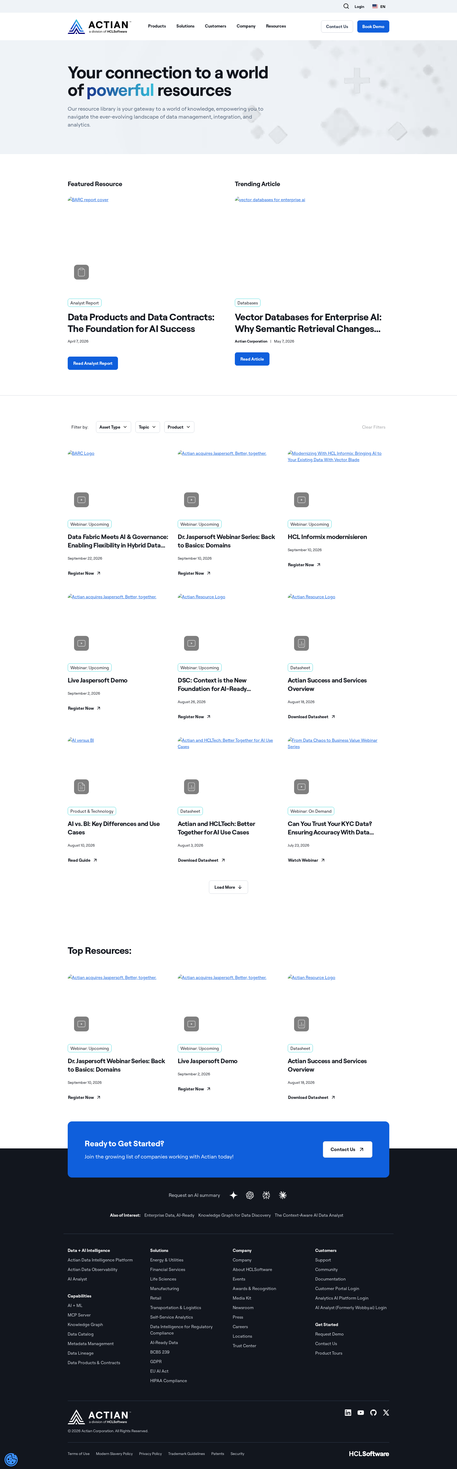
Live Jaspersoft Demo (97, 680)
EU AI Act (159, 1371)
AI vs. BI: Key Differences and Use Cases (114, 828)
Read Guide (79, 860)
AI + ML (75, 1305)
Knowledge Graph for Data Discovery (234, 1215)
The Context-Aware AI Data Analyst (309, 1215)
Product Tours (328, 1353)
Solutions (185, 26)
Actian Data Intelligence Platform (100, 1260)
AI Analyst (77, 1279)
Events (239, 1279)
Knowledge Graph (85, 1324)
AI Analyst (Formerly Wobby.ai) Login (351, 1307)
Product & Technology (91, 811)
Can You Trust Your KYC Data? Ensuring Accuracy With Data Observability (330, 828)
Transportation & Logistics (175, 1307)
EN (382, 6)
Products (157, 26)
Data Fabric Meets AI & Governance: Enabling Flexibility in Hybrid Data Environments (118, 541)
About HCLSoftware (252, 1269)
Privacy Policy (150, 1453)
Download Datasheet (308, 716)
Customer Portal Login (337, 1288)
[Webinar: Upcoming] (118, 482)
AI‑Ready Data (164, 1342)
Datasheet (300, 667)
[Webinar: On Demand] (338, 769)
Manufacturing (164, 1288)
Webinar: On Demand (311, 811)
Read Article (252, 359)
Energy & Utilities (166, 1260)
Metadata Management (91, 1343)
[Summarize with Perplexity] (266, 1195)
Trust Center (244, 1345)
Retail (155, 1298)
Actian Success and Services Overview (327, 684)
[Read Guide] (118, 769)
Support (323, 1260)
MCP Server (79, 1315)
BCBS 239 (160, 1352)
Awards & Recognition (254, 1288)
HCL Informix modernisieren (327, 537)
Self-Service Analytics (171, 1317)
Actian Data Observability (92, 1269)
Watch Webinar (303, 860)
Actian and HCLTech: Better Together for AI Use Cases (216, 828)
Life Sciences (163, 1279)
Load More (224, 887)
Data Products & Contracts (94, 1362)
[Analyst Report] (145, 241)
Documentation (330, 1279)
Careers (240, 1326)
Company (246, 26)
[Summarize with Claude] (282, 1195)
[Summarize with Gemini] (233, 1195)
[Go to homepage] (99, 26)
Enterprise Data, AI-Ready (169, 1215)
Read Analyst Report (92, 363)
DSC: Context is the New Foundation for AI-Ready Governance (212, 684)
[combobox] (378, 6)
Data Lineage (81, 1353)
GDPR (156, 1361)
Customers (215, 26)
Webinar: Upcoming (89, 524)
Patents (217, 1453)
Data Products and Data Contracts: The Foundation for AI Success (141, 322)
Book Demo (373, 26)
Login (359, 6)
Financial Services (167, 1269)
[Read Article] (312, 241)
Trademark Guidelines (186, 1453)
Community (326, 1269)
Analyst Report (84, 303)
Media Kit (242, 1298)
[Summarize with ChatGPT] (249, 1195)
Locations (242, 1336)
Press (238, 1317)
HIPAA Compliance (168, 1380)
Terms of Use (79, 1453)
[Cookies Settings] (11, 1459)
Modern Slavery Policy (114, 1453)
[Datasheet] (338, 625)
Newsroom (243, 1307)
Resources (276, 26)
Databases (247, 303)
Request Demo (329, 1334)
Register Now (81, 573)
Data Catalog (81, 1334)
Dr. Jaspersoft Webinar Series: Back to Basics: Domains (226, 541)
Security (237, 1453)
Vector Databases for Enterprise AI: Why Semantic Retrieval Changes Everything (308, 322)
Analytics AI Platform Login (341, 1298)
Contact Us (337, 26)
